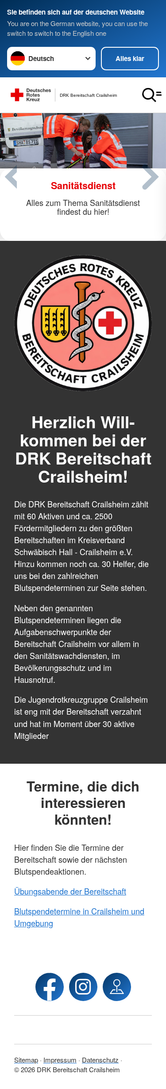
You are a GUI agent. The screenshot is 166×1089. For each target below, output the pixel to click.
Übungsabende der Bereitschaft (70, 891)
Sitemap (26, 1059)
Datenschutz (100, 1059)
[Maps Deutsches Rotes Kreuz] (117, 987)
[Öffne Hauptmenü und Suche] (151, 95)
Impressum (60, 1059)
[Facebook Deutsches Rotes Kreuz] (49, 987)
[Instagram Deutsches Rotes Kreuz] (83, 987)
